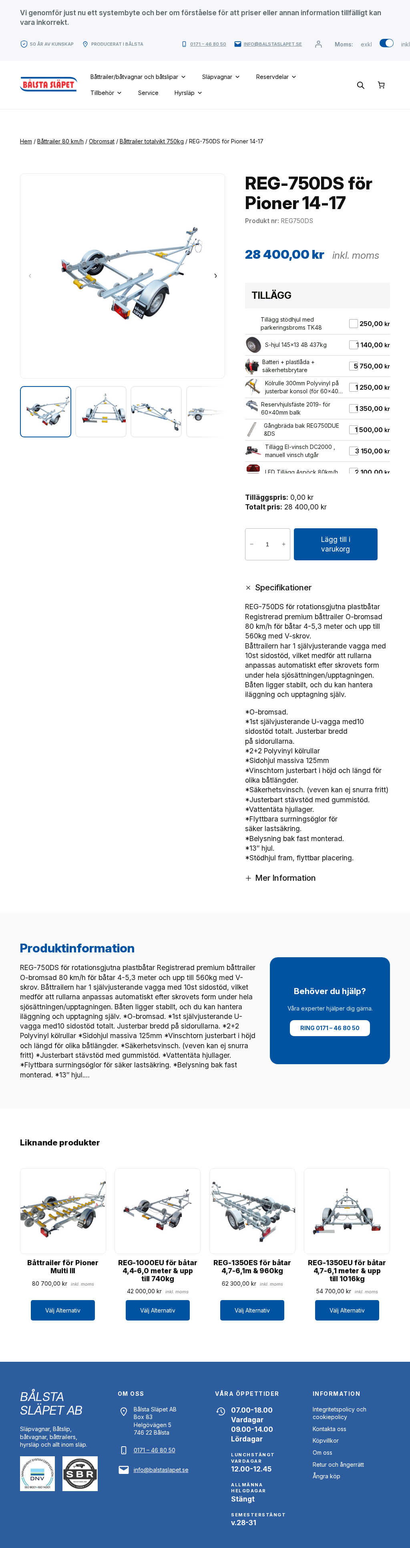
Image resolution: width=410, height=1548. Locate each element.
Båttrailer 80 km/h (60, 141)
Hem (26, 141)
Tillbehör (102, 92)
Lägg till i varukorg (335, 544)
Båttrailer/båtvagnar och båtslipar (134, 76)
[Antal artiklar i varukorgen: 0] (381, 84)
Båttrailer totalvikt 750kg (152, 141)
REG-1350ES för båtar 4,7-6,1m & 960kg (252, 1266)
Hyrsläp (185, 92)
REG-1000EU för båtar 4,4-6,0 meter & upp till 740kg (157, 1270)
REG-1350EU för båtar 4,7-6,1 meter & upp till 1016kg (347, 1270)
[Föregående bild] (30, 276)
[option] (101, 411)
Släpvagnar (217, 76)
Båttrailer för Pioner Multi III (62, 1266)
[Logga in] (318, 44)
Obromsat (102, 141)
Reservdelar (272, 76)
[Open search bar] (361, 84)
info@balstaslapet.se (273, 44)
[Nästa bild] (215, 276)
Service (148, 92)
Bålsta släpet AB (51, 1403)
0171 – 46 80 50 (208, 44)
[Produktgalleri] (122, 275)
